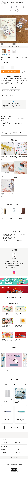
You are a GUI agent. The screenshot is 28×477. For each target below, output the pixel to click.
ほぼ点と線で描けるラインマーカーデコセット (20, 157)
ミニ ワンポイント (15, 93)
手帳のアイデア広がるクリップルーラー (7, 157)
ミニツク (6, 433)
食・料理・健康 (7, 384)
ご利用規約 (7, 464)
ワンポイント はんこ (6, 93)
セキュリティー (20, 464)
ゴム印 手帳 (5, 95)
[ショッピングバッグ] (26, 7)
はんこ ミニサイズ (6, 90)
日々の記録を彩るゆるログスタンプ (7, 175)
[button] (26, 29)
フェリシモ (2, 433)
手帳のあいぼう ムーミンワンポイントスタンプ (7, 194)
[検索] (20, 7)
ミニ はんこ (22, 93)
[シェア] (25, 71)
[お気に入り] (23, 7)
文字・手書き (17, 384)
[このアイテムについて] (26, 54)
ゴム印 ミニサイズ (12, 95)
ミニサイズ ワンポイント (15, 90)
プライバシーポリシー (13, 464)
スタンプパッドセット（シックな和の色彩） (20, 176)
